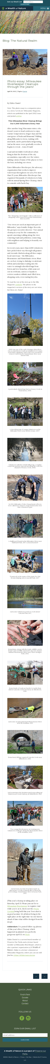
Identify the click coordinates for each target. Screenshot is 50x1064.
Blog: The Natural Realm (20, 40)
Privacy (22, 1057)
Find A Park (25, 995)
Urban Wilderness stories (24, 955)
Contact (25, 1003)
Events (25, 91)
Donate (25, 997)
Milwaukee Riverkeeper (17, 906)
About (25, 1000)
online (18, 116)
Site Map (28, 1057)
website (18, 285)
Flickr (27, 935)
